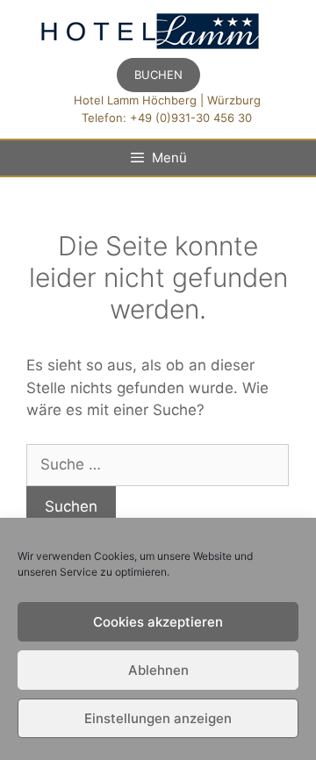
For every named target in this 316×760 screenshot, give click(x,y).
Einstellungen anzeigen (158, 718)
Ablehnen (158, 670)
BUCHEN (158, 75)
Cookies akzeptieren (158, 621)
